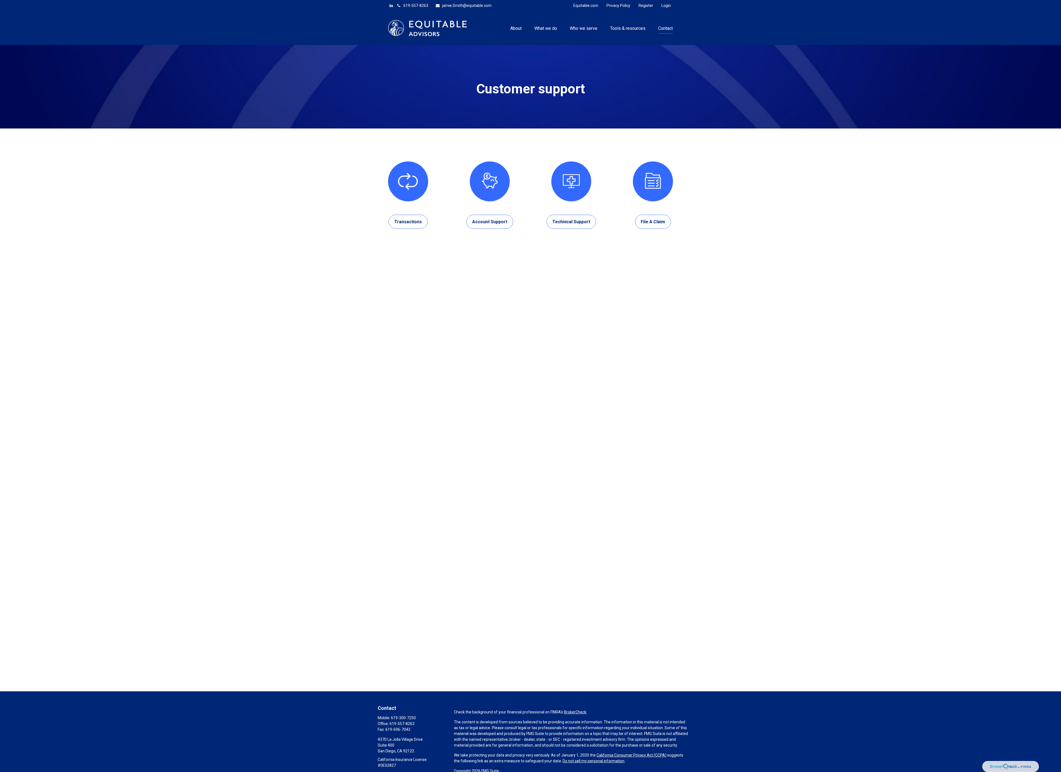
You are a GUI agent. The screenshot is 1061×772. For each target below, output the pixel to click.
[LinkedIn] (391, 5)
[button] (516, 28)
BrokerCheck (575, 712)
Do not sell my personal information (593, 761)
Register (646, 5)
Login (666, 5)
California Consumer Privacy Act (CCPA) (631, 755)
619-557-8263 (415, 5)
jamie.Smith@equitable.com (467, 5)
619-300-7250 (403, 718)
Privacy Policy (618, 5)
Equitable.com (585, 5)
